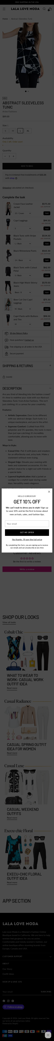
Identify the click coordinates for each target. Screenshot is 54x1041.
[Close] (49, 492)
